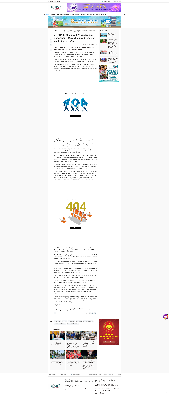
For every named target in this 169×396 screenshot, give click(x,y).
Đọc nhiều (104, 31)
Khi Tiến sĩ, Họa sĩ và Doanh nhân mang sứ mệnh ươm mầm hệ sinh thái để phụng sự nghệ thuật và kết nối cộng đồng (112, 43)
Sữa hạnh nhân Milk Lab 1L (60, 323)
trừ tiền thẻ (64, 321)
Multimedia (104, 14)
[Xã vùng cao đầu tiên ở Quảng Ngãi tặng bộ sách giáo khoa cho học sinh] (103, 52)
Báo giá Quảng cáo (103, 374)
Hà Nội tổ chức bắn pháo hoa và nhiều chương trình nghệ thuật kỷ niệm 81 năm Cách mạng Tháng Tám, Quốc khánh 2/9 (89, 364)
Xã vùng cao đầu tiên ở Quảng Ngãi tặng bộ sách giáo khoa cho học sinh (112, 53)
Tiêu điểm (60, 31)
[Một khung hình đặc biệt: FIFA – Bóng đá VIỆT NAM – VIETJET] (57, 335)
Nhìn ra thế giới (75, 14)
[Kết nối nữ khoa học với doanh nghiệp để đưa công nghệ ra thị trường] (103, 60)
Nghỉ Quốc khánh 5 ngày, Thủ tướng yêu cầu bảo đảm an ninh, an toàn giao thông (73, 363)
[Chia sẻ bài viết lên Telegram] (51, 45)
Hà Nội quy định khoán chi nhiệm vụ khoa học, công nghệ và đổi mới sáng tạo (89, 344)
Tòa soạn (111, 374)
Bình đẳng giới (96, 14)
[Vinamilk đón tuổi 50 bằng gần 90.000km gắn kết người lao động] (57, 354)
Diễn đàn (64, 31)
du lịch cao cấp (57, 321)
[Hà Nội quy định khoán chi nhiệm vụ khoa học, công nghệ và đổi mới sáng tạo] (89, 335)
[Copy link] (51, 39)
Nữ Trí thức (53, 14)
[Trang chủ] (44, 14)
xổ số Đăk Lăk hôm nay (88, 321)
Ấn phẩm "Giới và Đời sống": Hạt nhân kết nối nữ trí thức (113, 35)
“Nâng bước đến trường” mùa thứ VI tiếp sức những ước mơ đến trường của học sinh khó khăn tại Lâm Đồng (73, 345)
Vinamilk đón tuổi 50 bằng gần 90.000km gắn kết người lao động (57, 362)
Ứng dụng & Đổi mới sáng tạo (64, 14)
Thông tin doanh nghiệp (93, 374)
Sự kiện (47, 14)
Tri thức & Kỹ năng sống (86, 14)
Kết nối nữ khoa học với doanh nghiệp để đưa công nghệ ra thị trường (113, 60)
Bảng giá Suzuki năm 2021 (73, 323)
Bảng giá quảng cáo (107, 1)
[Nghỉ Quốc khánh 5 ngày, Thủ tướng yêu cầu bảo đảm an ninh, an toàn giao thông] (73, 354)
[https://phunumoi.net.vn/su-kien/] (51, 50)
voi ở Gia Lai (79, 321)
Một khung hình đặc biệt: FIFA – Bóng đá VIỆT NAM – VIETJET (57, 343)
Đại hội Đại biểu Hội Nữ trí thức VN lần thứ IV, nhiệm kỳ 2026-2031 (84, 31)
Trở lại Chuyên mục (55, 313)
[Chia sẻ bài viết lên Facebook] (51, 42)
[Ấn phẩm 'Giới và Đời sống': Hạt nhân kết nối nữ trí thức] (103, 35)
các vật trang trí (71, 321)
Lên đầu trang (118, 374)
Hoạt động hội (69, 31)
